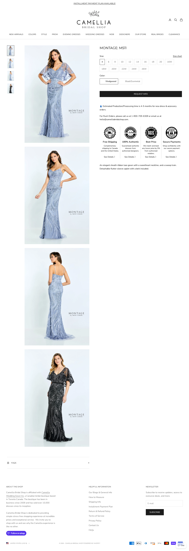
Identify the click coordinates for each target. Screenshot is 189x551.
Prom (55, 34)
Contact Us (94, 525)
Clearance (174, 34)
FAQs (91, 530)
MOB (111, 34)
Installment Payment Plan (101, 506)
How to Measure (96, 497)
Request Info (141, 94)
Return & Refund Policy (99, 511)
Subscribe (155, 512)
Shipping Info (95, 501)
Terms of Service (96, 516)
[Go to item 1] (10, 50)
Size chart (177, 56)
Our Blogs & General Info (100, 492)
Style (44, 34)
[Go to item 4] (10, 88)
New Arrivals (16, 34)
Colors (32, 34)
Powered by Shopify (91, 543)
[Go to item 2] (10, 63)
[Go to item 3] (10, 76)
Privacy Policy (95, 520)
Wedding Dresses (94, 34)
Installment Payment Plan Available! (95, 3)
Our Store (140, 34)
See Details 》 (110, 157)
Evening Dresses (71, 34)
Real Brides (157, 34)
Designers (124, 34)
